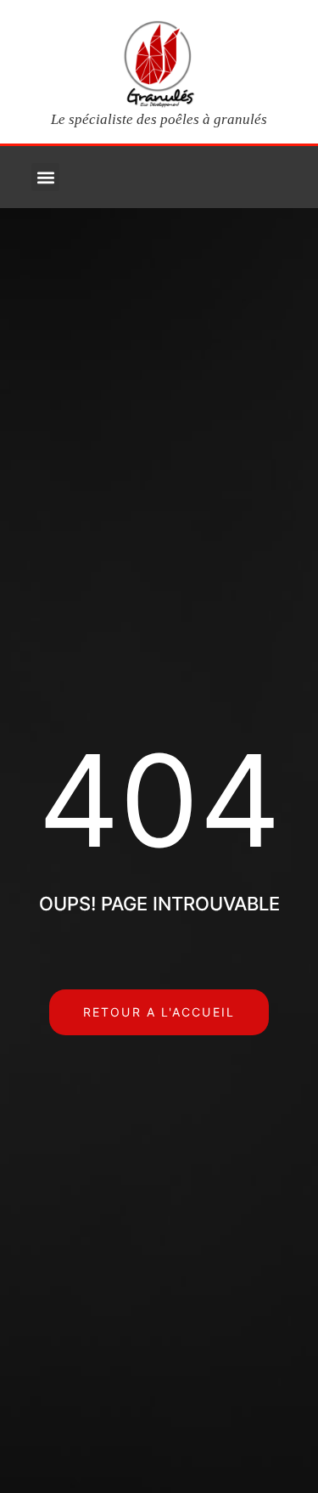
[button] (45, 177)
